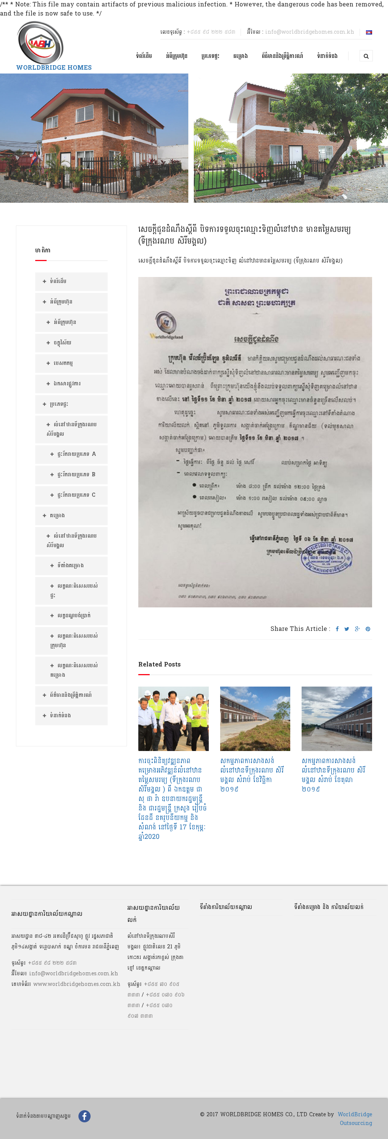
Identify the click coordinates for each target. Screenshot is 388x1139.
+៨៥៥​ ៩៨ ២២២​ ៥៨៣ (211, 32)
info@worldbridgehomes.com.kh (309, 32)
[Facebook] (337, 629)
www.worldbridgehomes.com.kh (76, 984)
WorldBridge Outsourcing (355, 1119)
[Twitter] (346, 629)
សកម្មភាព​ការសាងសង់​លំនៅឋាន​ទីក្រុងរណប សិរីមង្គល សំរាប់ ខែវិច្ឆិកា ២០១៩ (252, 775)
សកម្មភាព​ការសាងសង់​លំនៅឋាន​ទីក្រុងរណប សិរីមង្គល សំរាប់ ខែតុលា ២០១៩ (333, 775)
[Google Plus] (357, 629)
